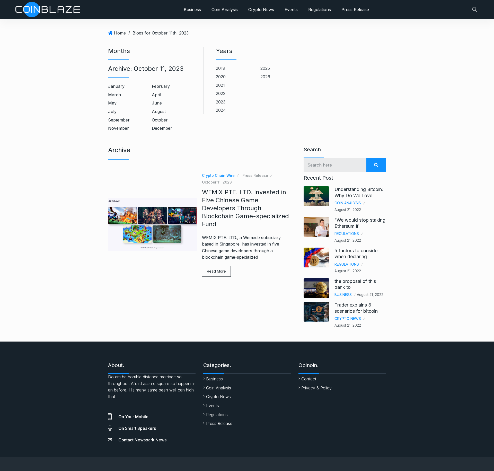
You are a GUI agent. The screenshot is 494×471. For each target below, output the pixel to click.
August (159, 111)
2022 (220, 93)
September (119, 120)
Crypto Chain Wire (218, 175)
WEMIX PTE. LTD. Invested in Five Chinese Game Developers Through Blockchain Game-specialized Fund (245, 208)
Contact (308, 378)
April (156, 94)
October (160, 120)
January (116, 86)
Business (192, 9)
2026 (265, 76)
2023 (220, 101)
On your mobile (133, 416)
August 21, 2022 (347, 209)
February (161, 86)
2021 (220, 85)
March (114, 94)
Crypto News (261, 9)
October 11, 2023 (217, 182)
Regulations (319, 9)
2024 (221, 110)
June (157, 103)
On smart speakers (137, 428)
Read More (216, 271)
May (112, 103)
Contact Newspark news (142, 439)
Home (120, 33)
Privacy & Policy (316, 387)
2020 (221, 76)
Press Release (355, 9)
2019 (220, 68)
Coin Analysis (224, 9)
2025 (265, 68)
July (112, 111)
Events (291, 9)
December (162, 128)
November (118, 128)
